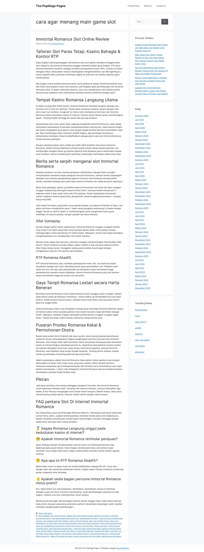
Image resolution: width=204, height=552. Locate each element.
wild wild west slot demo (111, 536)
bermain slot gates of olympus (106, 516)
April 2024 (140, 224)
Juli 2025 (139, 164)
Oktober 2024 (141, 200)
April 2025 (140, 176)
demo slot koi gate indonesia (64, 523)
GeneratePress (122, 548)
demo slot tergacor (73, 526)
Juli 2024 (139, 212)
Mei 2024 (139, 220)
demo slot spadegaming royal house (50, 526)
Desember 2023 (142, 240)
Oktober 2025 (141, 152)
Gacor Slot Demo (45, 513)
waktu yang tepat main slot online (87, 536)
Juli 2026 (139, 120)
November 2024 (143, 196)
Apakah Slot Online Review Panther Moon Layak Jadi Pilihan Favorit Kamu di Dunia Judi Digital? (151, 91)
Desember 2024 (142, 192)
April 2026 (140, 128)
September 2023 (143, 252)
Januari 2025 (141, 188)
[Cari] (164, 22)
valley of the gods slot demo (61, 536)
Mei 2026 (139, 124)
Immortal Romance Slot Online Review (72, 39)
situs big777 (141, 322)
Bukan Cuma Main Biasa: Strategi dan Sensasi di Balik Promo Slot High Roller (151, 81)
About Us (148, 6)
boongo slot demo (43, 518)
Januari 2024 (141, 236)
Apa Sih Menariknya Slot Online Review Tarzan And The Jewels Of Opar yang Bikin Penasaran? (151, 71)
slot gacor (139, 352)
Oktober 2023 (141, 248)
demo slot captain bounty (99, 521)
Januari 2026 (141, 140)
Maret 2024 (140, 228)
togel (137, 316)
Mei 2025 (139, 172)
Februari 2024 (141, 232)
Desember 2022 (142, 288)
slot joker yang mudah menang (48, 534)
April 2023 (140, 272)
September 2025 (143, 156)
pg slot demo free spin (85, 531)
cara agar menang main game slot (65, 518)
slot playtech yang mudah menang (75, 534)
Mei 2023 (139, 268)
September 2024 (143, 204)
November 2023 (143, 244)
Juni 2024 (139, 216)
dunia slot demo (101, 526)
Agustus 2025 (141, 160)
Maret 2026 (140, 132)
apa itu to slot (60, 516)
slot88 (138, 328)
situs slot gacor (142, 340)
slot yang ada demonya (99, 534)
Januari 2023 (141, 284)
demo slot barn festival (79, 521)
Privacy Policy (133, 6)
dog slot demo (88, 526)
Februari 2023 (141, 280)
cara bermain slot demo (88, 518)
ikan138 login (141, 310)
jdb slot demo (46, 531)
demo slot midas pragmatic (88, 523)
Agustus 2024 (141, 208)
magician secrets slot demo (64, 531)
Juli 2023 (139, 260)
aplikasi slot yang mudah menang (79, 516)
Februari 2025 (141, 184)
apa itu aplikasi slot (46, 516)
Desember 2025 (142, 144)
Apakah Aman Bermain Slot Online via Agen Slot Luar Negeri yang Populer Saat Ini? (151, 48)
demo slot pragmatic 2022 (110, 523)
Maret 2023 (140, 276)
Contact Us (161, 6)
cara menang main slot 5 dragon (56, 521)
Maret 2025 (140, 180)
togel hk (139, 334)
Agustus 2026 (141, 116)
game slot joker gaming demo (61, 529)
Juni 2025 (139, 168)
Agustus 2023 (141, 256)
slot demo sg (115, 531)
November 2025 (142, 148)
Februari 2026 (141, 136)
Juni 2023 (139, 264)
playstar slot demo (102, 531)
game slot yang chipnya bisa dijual (87, 529)
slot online (140, 346)
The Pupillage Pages (51, 6)
